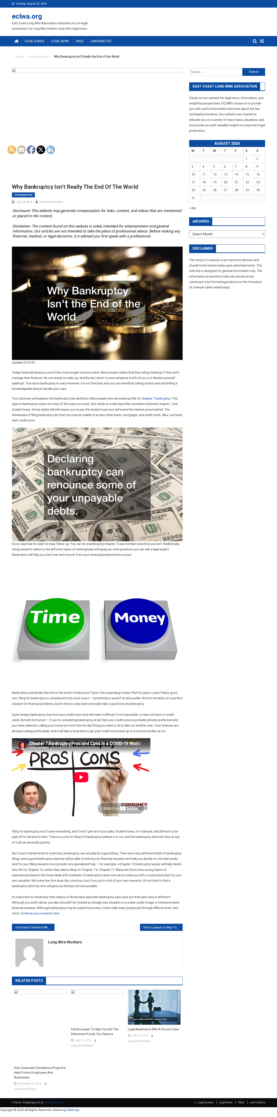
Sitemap (73, 1110)
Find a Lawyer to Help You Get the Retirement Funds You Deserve (163, 927)
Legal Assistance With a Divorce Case (153, 1029)
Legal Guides (34, 41)
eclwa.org (27, 16)
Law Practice (101, 41)
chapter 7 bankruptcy (156, 398)
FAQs (80, 41)
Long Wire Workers (65, 942)
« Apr (192, 208)
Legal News (60, 41)
